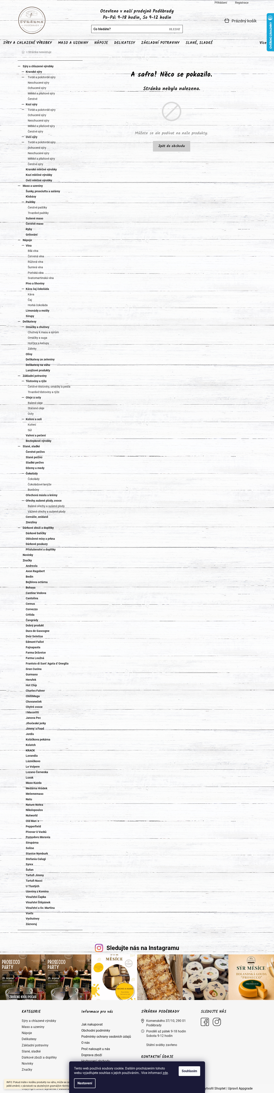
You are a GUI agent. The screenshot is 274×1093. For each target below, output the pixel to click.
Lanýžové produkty (38, 370)
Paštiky (30, 202)
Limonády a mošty (37, 310)
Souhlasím (189, 1071)
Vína (29, 245)
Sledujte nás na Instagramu (142, 947)
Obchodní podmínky (95, 1030)
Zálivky (32, 348)
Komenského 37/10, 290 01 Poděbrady (166, 1023)
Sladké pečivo (35, 462)
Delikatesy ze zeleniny (40, 359)
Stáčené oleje (36, 408)
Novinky (28, 555)
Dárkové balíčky (36, 533)
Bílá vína (33, 250)
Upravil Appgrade (240, 1088)
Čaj (30, 299)
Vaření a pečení (36, 435)
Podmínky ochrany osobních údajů (106, 1037)
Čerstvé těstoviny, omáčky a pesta (49, 386)
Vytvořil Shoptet (214, 1088)
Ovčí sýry (31, 137)
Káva (31, 294)
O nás (85, 1043)
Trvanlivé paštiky (38, 213)
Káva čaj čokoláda (37, 289)
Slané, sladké (31, 446)
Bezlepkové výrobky (38, 440)
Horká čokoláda (38, 305)
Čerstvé (32, 98)
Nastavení (84, 1083)
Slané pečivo (34, 457)
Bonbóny (33, 489)
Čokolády (32, 473)
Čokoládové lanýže (39, 484)
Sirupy (30, 316)
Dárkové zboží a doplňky (38, 527)
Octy (31, 413)
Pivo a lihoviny (35, 283)
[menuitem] (27, 43)
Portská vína (36, 272)
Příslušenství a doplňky (41, 549)
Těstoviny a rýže (36, 381)
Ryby (29, 229)
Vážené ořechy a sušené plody (47, 511)
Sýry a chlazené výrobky (38, 66)
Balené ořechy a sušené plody (46, 506)
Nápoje (27, 240)
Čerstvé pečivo (35, 451)
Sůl (30, 430)
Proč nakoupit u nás (95, 1049)
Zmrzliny (31, 522)
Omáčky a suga (37, 337)
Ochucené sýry (37, 88)
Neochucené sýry (38, 82)
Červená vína (36, 256)
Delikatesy (29, 321)
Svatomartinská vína (41, 278)
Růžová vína (35, 261)
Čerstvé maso (34, 223)
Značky (27, 560)
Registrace (241, 2)
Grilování (32, 234)
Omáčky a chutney (37, 327)
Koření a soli (34, 419)
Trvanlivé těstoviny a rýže (43, 392)
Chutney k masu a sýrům (43, 332)
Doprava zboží (91, 1055)
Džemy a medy (35, 468)
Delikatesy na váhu (38, 364)
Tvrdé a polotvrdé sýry (42, 77)
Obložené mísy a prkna (40, 538)
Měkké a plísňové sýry (41, 93)
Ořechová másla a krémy (41, 495)
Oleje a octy (33, 397)
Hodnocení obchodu (95, 1061)
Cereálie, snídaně (37, 516)
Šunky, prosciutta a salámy (43, 191)
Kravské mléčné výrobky (41, 169)
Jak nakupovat (92, 1024)
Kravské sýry (34, 71)
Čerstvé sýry (35, 131)
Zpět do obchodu (171, 146)
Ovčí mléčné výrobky (39, 180)
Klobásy (31, 196)
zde (165, 1073)
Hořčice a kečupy (38, 343)
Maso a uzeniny (33, 185)
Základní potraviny (35, 375)
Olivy (29, 354)
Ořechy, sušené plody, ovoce (44, 500)
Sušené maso (34, 218)
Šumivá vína (35, 267)
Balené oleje (35, 403)
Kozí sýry (31, 104)
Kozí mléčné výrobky (39, 174)
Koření (32, 424)
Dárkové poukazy (37, 544)
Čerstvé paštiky (37, 207)
